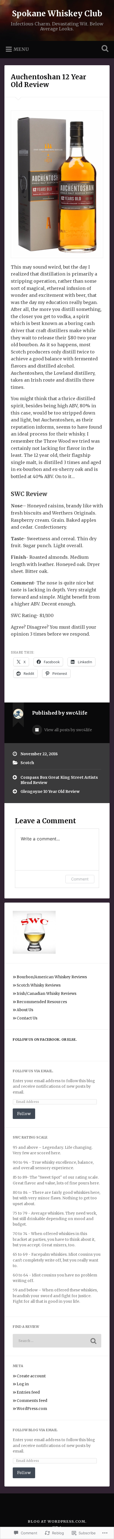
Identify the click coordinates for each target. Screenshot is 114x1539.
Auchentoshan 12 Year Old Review (48, 81)
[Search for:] (57, 1340)
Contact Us (27, 1018)
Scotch (27, 763)
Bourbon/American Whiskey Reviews (52, 977)
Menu (21, 49)
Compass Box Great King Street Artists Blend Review (59, 780)
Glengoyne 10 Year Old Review (50, 791)
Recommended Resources (42, 1002)
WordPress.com (32, 1408)
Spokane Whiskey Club (57, 14)
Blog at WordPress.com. (57, 1521)
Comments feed (32, 1400)
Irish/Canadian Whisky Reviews (46, 993)
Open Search (103, 49)
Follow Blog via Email (35, 1430)
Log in (23, 1384)
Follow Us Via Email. (33, 1071)
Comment (80, 879)
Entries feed (28, 1392)
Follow (24, 1113)
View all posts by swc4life (67, 729)
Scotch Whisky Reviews (39, 985)
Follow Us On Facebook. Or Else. (45, 1039)
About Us (25, 1010)
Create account (31, 1376)
